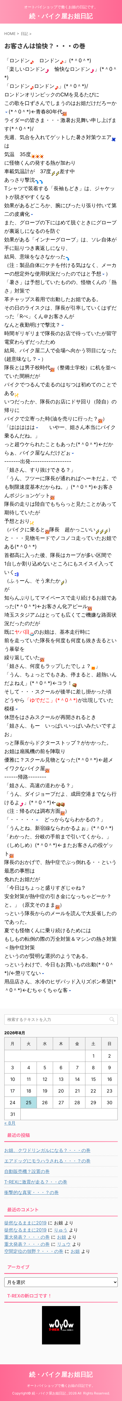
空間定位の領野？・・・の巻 (33, 1251)
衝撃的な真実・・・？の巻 (31, 1192)
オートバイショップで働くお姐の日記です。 (61, 1385)
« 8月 (10, 1123)
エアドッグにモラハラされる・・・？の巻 (47, 1161)
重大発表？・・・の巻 (27, 1237)
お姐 (61, 1237)
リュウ (64, 1244)
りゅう (61, 1230)
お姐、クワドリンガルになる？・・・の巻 (47, 1150)
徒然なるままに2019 (25, 1223)
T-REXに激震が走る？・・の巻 (35, 1182)
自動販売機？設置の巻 (27, 1171)
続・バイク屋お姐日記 (61, 16)
